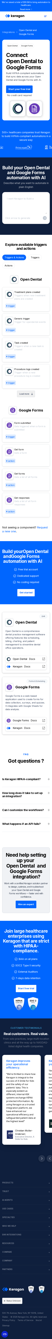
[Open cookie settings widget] (4, 1334)
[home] (14, 16)
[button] (45, 16)
